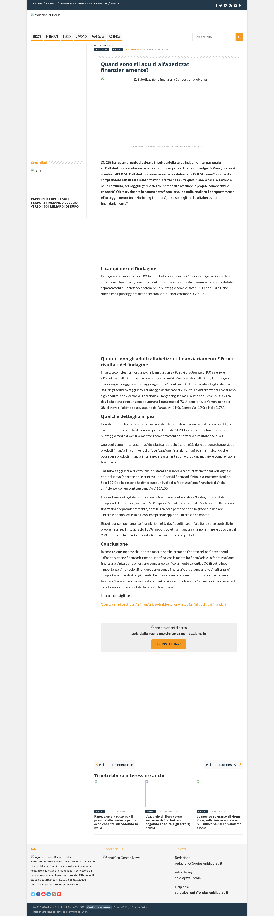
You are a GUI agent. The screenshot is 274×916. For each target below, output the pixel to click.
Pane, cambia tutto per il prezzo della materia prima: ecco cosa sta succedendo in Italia (116, 822)
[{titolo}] (216, 5)
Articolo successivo (222, 764)
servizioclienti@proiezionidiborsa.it (201, 892)
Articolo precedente (116, 764)
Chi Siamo (36, 3)
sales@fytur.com (188, 878)
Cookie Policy (139, 907)
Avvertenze (67, 3)
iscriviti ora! (169, 644)
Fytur (83, 911)
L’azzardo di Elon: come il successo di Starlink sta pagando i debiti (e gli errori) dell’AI (167, 822)
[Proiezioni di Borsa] (46, 15)
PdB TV (115, 3)
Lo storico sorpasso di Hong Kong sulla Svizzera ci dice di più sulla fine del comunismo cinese (219, 822)
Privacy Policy (121, 907)
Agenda (114, 36)
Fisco (67, 36)
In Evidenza (101, 49)
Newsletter (100, 3)
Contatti (51, 3)
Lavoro (81, 36)
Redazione (132, 49)
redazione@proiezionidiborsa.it (198, 863)
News (37, 36)
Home (97, 45)
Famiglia (98, 36)
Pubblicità (84, 3)
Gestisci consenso (98, 907)
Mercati (52, 36)
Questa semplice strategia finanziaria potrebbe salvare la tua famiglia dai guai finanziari (163, 604)
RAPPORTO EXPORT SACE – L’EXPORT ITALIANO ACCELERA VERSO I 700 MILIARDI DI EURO (55, 203)
